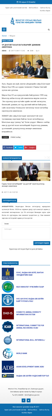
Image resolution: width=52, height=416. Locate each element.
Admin (4, 51)
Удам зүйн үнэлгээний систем (16, 8)
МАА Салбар (7, 41)
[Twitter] (28, 401)
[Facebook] (24, 401)
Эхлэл (4, 36)
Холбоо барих (45, 11)
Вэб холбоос (33, 8)
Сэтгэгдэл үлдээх (42, 243)
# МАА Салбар (15, 137)
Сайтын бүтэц (45, 8)
